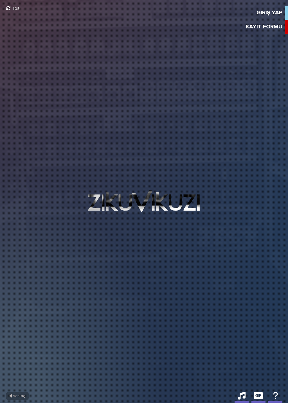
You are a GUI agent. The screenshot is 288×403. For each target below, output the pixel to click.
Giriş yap (269, 12)
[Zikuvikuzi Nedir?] (275, 397)
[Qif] (258, 397)
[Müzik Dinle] (242, 397)
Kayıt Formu (264, 26)
